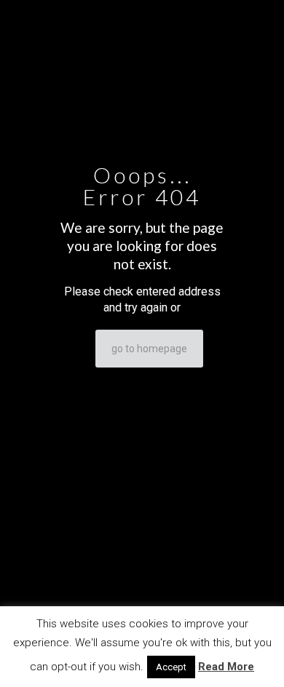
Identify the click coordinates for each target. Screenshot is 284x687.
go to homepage (149, 348)
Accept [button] (171, 667)
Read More (226, 666)
